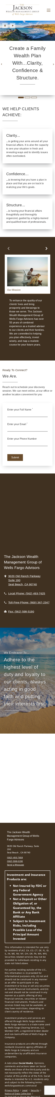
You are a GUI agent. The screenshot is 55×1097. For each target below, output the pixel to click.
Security (35, 1090)
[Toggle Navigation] (48, 10)
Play (12, 25)
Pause (5, 25)
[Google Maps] (27, 515)
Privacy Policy (12, 1090)
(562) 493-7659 (15, 857)
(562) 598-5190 (15, 861)
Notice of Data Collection (18, 1093)
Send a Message (15, 865)
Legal (25, 1090)
